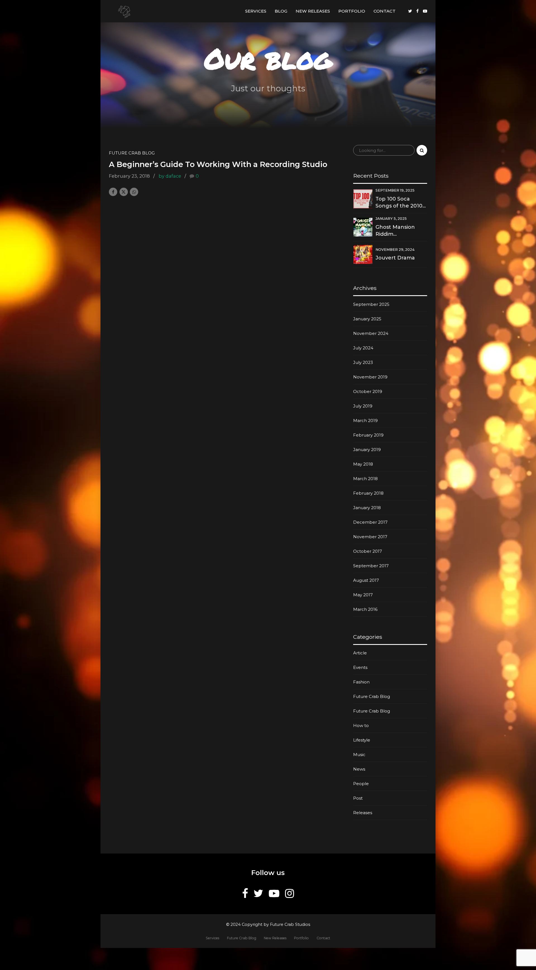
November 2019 (370, 377)
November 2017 (370, 536)
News (359, 769)
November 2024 (370, 333)
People (361, 783)
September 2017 (371, 565)
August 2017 (366, 580)
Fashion (361, 682)
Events (360, 667)
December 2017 (370, 522)
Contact (385, 11)
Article (360, 653)
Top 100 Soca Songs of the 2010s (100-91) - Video (400, 202)
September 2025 (371, 304)
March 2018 (365, 478)
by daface (170, 176)
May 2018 (363, 464)
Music (359, 754)
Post (358, 798)
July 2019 (362, 406)
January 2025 (367, 318)
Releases (362, 812)
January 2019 (367, 449)
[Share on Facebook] (113, 192)
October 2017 (367, 551)
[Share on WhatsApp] (134, 192)
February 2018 (368, 493)
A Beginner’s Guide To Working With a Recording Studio (218, 164)
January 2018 (367, 507)
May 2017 (363, 594)
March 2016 (365, 609)
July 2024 (363, 348)
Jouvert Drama (395, 258)
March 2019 (365, 420)
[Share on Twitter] (123, 192)
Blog (281, 11)
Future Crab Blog (132, 153)
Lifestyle (361, 740)
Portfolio (351, 11)
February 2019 (368, 435)
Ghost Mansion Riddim (395, 230)
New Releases (313, 11)
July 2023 (363, 362)
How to (361, 725)
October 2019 (367, 391)
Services (255, 11)
